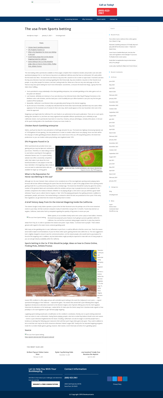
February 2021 (113, 177)
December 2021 (113, 143)
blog (110, 191)
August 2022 (112, 115)
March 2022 (112, 133)
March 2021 (112, 174)
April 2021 (112, 170)
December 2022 (113, 102)
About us (57, 19)
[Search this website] (123, 28)
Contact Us (113, 19)
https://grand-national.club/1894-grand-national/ (39, 337)
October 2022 (113, 109)
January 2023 (113, 98)
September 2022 (114, 112)
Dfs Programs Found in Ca (36, 50)
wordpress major (32, 35)
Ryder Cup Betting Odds (64, 352)
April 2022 (112, 129)
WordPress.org (113, 211)
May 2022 (112, 126)
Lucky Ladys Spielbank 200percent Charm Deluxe (123, 66)
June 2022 (112, 122)
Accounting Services (71, 19)
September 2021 (114, 153)
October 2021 (113, 150)
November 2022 (113, 105)
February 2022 (113, 136)
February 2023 (113, 95)
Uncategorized (60, 35)
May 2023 (112, 85)
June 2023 (112, 81)
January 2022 (113, 140)
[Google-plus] (120, 378)
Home (48, 19)
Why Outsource (87, 19)
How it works (101, 19)
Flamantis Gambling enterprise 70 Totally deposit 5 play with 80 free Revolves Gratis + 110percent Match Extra (123, 47)
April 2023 (112, 88)
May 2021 (112, 167)
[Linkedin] (125, 378)
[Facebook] (109, 378)
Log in (111, 204)
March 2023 (112, 91)
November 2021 (113, 146)
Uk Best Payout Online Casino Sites (37, 353)
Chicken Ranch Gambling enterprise (39, 47)
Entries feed (112, 206)
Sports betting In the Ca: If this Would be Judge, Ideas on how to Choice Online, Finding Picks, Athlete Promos (42, 64)
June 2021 (112, 164)
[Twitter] (114, 378)
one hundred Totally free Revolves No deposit (90, 353)
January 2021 (113, 181)
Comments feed (113, 209)
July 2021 (111, 160)
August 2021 (112, 157)
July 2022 (111, 119)
